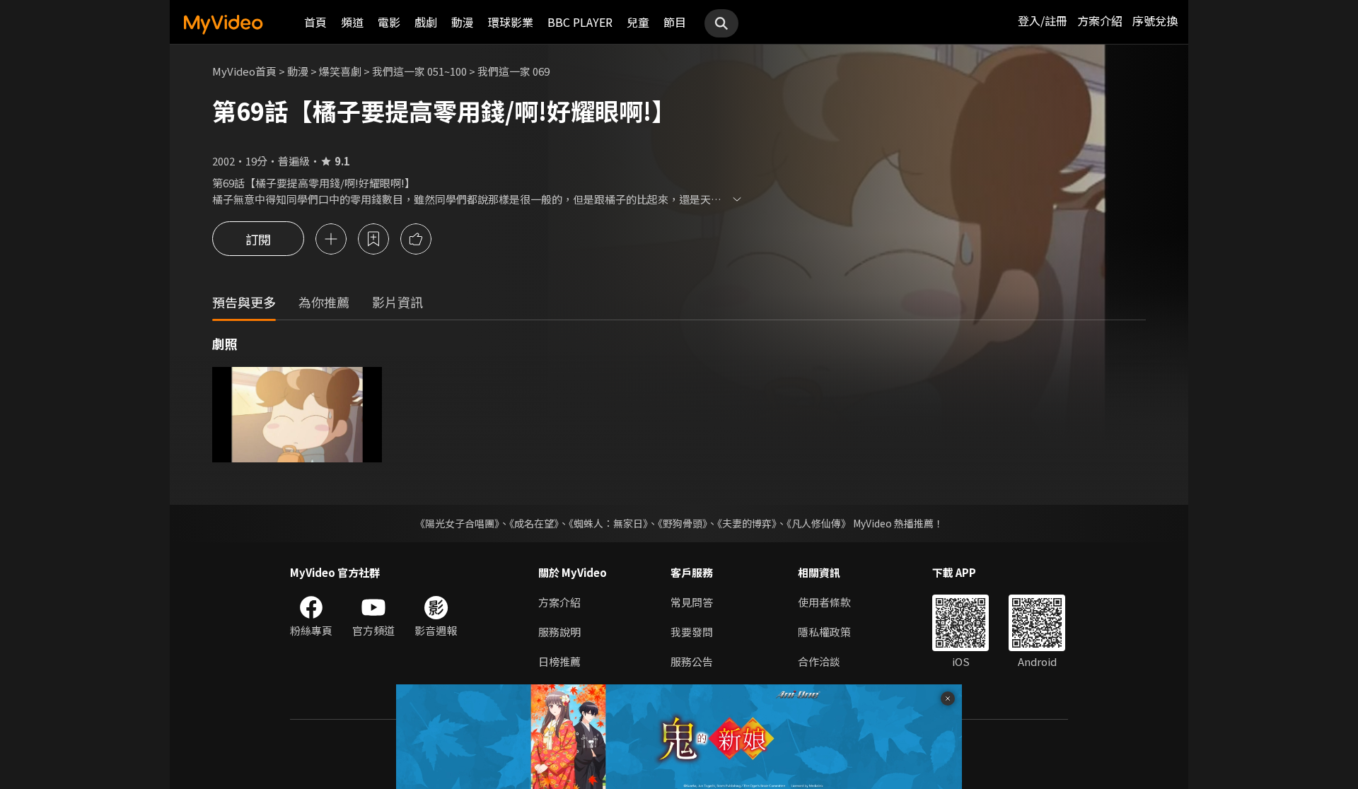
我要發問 (692, 631)
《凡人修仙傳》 (819, 523)
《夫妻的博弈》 (747, 523)
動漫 (462, 21)
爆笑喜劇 (340, 71)
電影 (389, 21)
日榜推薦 (559, 661)
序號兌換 (1155, 20)
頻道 (352, 21)
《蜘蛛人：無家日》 (608, 523)
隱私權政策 (824, 631)
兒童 (638, 21)
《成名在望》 (534, 523)
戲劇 (425, 21)
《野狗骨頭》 (682, 523)
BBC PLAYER (580, 21)
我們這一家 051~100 (419, 71)
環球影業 (510, 21)
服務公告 (692, 661)
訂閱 (258, 239)
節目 (674, 21)
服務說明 (559, 631)
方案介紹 (1099, 20)
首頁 (315, 21)
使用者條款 (824, 602)
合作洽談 (819, 661)
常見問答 (692, 602)
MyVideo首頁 (244, 71)
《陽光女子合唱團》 (457, 523)
